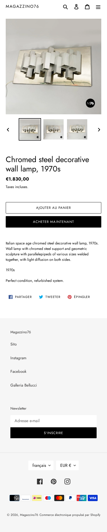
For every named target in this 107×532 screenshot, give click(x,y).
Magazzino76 (22, 6)
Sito (13, 344)
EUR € (65, 465)
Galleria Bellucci (23, 385)
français (39, 465)
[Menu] (98, 6)
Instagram (18, 358)
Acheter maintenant (53, 221)
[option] (30, 129)
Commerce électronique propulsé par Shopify (69, 515)
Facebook (18, 371)
